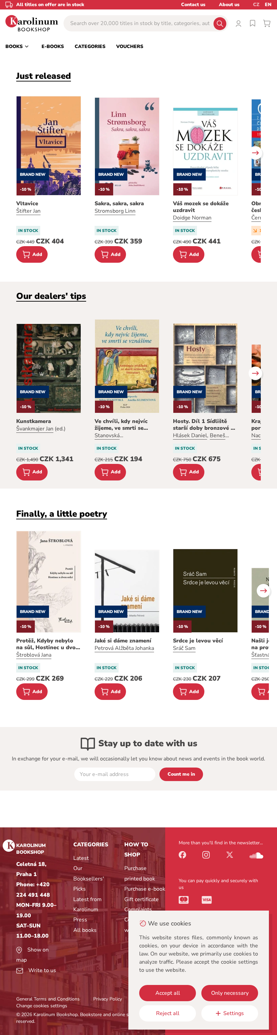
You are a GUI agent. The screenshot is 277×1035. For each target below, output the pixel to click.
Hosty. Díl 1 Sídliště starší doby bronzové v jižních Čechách (203, 424)
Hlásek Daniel (190, 435)
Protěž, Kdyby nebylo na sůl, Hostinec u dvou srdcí (47, 644)
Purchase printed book (139, 873)
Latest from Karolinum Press (87, 910)
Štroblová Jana (33, 655)
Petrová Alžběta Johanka (124, 648)
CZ (256, 4)
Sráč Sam (184, 648)
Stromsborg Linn (115, 211)
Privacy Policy (107, 999)
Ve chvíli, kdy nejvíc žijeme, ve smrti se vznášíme (121, 424)
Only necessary (230, 993)
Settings (233, 1013)
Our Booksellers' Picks (88, 879)
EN (268, 4)
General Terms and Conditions (48, 999)
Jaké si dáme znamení (123, 640)
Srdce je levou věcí (198, 640)
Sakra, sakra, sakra (119, 203)
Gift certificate (141, 899)
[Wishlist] (252, 23)
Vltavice (27, 203)
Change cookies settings (41, 1006)
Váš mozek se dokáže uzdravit (201, 207)
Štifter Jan (28, 211)
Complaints (138, 909)
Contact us (193, 4)
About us (229, 4)
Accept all (167, 993)
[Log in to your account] (238, 23)
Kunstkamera (33, 421)
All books (85, 930)
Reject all (167, 1013)
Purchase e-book (144, 889)
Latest (81, 858)
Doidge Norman (192, 217)
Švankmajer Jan (34, 428)
